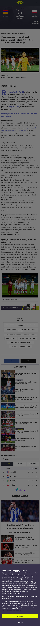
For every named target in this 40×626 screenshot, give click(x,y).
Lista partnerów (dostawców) (11, 611)
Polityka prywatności (14, 593)
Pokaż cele (20, 622)
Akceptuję (20, 616)
